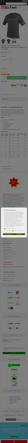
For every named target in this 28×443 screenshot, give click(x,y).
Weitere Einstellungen (7, 232)
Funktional (21, 230)
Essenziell (7, 228)
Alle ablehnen (19, 234)
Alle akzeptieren (8, 234)
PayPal (15, 230)
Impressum (17, 224)
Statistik (13, 228)
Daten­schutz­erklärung (10, 226)
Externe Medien (8, 230)
